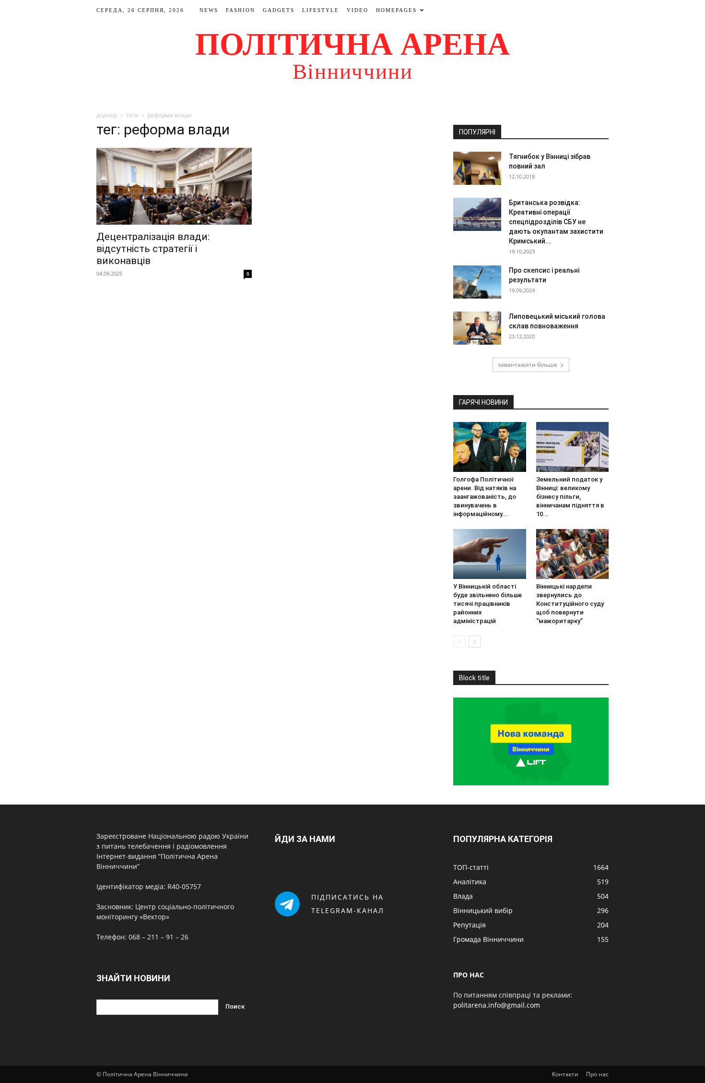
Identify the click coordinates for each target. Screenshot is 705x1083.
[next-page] (475, 642)
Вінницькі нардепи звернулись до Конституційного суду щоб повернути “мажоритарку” (570, 604)
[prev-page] (459, 642)
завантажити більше (527, 365)
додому (106, 115)
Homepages (396, 10)
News (209, 10)
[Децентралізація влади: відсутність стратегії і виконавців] (174, 186)
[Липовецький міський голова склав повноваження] (477, 328)
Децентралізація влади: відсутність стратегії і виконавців (153, 248)
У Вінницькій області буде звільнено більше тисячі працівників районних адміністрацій (487, 604)
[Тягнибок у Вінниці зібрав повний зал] (477, 168)
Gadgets (278, 10)
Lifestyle (320, 10)
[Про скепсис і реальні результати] (477, 282)
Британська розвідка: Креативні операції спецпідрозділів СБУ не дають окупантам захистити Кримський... (556, 222)
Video (357, 10)
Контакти (565, 1074)
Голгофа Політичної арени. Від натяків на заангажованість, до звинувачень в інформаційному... (484, 496)
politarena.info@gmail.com (496, 1005)
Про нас (597, 1074)
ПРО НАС (468, 974)
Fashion (240, 10)
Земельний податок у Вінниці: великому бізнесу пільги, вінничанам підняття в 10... (570, 496)
